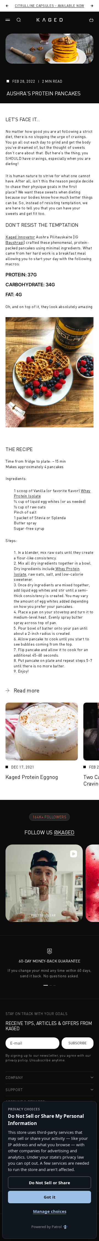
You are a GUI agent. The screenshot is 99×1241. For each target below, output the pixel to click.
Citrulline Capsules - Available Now (49, 6)
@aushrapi (15, 242)
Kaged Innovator (20, 236)
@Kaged (64, 832)
